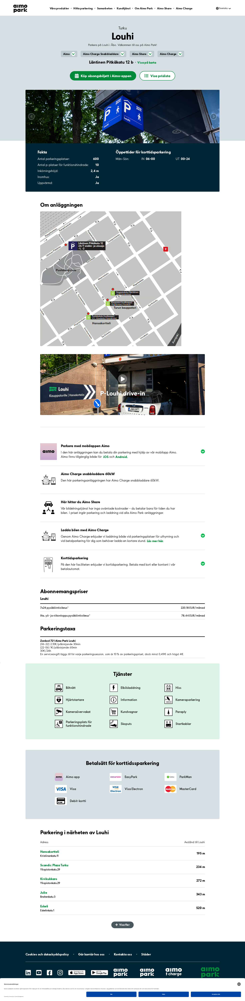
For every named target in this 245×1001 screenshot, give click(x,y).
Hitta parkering (83, 8)
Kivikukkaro (48, 879)
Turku (122, 28)
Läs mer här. (155, 541)
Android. (121, 457)
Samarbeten (104, 8)
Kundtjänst (123, 8)
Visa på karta (146, 62)
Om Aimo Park (144, 8)
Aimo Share (164, 8)
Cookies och (47, 954)
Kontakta (123, 954)
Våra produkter (59, 8)
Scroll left (31, 116)
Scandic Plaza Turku (54, 865)
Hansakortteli (49, 852)
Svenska (223, 8)
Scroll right (213, 116)
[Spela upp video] (122, 378)
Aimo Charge (184, 8)
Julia (43, 892)
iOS (105, 457)
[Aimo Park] (20, 8)
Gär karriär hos (91, 954)
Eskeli (44, 906)
